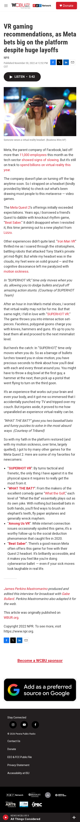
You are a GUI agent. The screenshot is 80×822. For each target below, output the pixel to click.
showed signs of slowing (40, 160)
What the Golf (55, 493)
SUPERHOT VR (58, 314)
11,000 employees (33, 155)
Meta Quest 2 (20, 207)
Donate (68, 5)
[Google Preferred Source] (40, 689)
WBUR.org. (11, 617)
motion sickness (16, 271)
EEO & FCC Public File (19, 757)
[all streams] (75, 817)
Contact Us (13, 741)
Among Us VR (19, 523)
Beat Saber (13, 222)
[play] (5, 817)
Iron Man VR (66, 241)
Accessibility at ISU (18, 773)
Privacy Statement (18, 765)
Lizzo (8, 233)
